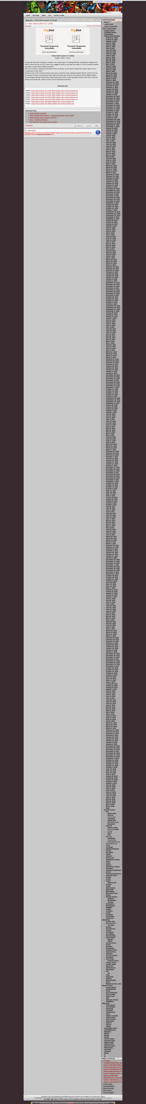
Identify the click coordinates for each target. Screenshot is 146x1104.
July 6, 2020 (110, 604)
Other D (109, 1023)
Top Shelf (109, 1010)
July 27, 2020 (110, 598)
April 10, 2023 (111, 348)
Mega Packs (108, 1047)
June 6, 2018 (110, 797)
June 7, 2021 (110, 519)
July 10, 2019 (110, 696)
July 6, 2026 (110, 48)
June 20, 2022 (111, 423)
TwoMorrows (110, 1012)
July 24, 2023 (110, 322)
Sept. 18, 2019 (111, 678)
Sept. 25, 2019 (111, 677)
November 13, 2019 (113, 664)
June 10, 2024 (111, 240)
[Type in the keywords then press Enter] (107, 12)
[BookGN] (115, 7)
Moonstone (110, 969)
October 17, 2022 (112, 393)
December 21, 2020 (113, 561)
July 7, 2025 (110, 140)
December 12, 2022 (113, 378)
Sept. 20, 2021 (111, 492)
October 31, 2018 (112, 760)
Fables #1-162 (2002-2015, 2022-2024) (114, 1069)
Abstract (109, 856)
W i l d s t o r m (113, 822)
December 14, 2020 (113, 563)
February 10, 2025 (112, 178)
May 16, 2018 (110, 803)
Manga (106, 1033)
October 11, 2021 (112, 487)
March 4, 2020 (111, 636)
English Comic (109, 810)
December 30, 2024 (113, 188)
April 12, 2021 (111, 533)
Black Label (112, 813)
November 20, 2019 (113, 662)
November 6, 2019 (112, 666)
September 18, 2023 (113, 307)
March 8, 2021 (111, 542)
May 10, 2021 (110, 526)
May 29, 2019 (110, 707)
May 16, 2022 (110, 432)
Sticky (106, 1053)
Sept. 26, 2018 (111, 769)
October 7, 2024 (111, 210)
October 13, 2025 (112, 116)
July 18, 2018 (110, 787)
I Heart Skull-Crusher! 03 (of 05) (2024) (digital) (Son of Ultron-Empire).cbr (54, 95)
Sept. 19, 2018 (111, 771)
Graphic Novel (109, 30)
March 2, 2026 (111, 80)
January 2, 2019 (111, 744)
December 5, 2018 (112, 751)
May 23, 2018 (110, 801)
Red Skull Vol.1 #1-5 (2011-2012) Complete (43, 122)
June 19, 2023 (111, 330)
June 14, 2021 (111, 517)
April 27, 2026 (111, 66)
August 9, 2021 (111, 503)
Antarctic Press (111, 875)
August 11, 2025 (111, 132)
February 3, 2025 (112, 180)
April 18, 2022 (111, 439)
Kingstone (109, 957)
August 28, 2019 (112, 684)
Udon (108, 1014)
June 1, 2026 (110, 57)
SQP (107, 998)
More (108, 808)
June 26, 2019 (111, 700)
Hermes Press (111, 943)
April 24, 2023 (111, 345)
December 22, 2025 (113, 98)
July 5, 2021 (110, 511)
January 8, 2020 (111, 650)
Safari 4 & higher (95, 1098)
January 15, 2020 (112, 648)
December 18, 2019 (113, 655)
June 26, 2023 (111, 329)
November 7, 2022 (112, 387)
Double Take (110, 921)
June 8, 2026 (110, 55)
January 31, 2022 (112, 458)
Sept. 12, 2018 (111, 772)
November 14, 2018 (113, 756)
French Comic (109, 1039)
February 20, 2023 (112, 361)
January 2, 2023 (111, 373)
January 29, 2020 (112, 645)
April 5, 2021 (110, 535)
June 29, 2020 (111, 606)
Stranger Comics (112, 1000)
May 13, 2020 (110, 618)
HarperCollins (111, 936)
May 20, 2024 (110, 245)
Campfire (109, 911)
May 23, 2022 (110, 430)
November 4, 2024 (112, 203)
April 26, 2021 (111, 529)
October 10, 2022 (112, 394)
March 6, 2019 (111, 728)
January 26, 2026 (112, 89)
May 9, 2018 (110, 804)
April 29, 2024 (111, 251)
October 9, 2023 (111, 302)
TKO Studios (110, 1007)
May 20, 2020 (110, 616)
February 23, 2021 (112, 545)
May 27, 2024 (110, 243)
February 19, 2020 (112, 639)
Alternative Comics (113, 866)
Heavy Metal (110, 937)
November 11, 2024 (91, 25)
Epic (109, 834)
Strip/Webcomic (110, 1030)
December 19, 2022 (113, 377)
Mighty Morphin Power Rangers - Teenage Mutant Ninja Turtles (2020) (52, 115)
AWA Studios (110, 888)
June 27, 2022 (111, 421)
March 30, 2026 (111, 73)
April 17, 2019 (111, 717)
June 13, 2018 (111, 795)
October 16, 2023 (112, 300)
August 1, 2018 (111, 783)
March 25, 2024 (111, 259)
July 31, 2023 (110, 320)
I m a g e (109, 836)
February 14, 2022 (112, 455)
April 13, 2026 (111, 69)
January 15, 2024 (112, 277)
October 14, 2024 (112, 208)
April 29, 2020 (111, 621)
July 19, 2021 (110, 508)
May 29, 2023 (110, 336)
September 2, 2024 (112, 219)
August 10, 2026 (112, 39)
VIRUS (110, 941)
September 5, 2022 (112, 403)
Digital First (112, 820)
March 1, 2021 (111, 543)
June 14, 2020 (111, 609)
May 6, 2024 (110, 249)
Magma (110, 939)
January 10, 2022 (112, 464)
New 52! (110, 815)
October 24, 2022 (112, 391)
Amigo (108, 872)
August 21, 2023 (112, 314)
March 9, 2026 (111, 78)
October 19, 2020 (112, 577)
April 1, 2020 (110, 629)
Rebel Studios (111, 980)
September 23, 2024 (113, 213)
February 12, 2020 (112, 641)
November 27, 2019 (113, 661)
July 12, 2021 (110, 510)
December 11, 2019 (113, 657)
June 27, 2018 (111, 792)
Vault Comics (110, 1017)
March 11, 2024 (111, 263)
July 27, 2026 (110, 43)
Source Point (110, 994)
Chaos (108, 913)
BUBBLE (109, 907)
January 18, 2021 (112, 554)
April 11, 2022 (111, 440)
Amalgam (109, 868)
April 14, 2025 (111, 162)
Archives (107, 1051)
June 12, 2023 (111, 332)
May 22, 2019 (110, 708)
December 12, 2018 (113, 749)
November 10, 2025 (113, 109)
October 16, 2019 (112, 671)
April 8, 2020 (110, 627)
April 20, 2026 (111, 68)
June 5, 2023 (110, 334)
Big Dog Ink (112, 882)
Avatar (108, 886)
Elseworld (111, 824)
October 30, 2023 (112, 297)
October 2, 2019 (111, 675)
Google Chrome (107, 1098)
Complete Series (110, 32)
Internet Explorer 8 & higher (71, 1098)
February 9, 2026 (112, 85)
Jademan (109, 953)
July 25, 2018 (110, 785)
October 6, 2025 (111, 117)
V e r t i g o (111, 817)
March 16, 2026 (111, 77)
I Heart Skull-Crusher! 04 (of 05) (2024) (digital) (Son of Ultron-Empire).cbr (54, 97)
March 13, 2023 (111, 355)
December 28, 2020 (113, 559)
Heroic (108, 945)
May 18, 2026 (110, 61)
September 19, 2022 (113, 400)
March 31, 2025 (111, 165)
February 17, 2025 (112, 176)
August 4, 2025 (111, 133)
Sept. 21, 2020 (111, 584)
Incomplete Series (110, 1028)
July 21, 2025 (110, 137)
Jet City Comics (111, 955)
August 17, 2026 (112, 38)
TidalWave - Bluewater (108, 1002)
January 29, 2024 (112, 274)
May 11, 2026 (110, 62)
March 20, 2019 (111, 724)
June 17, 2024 (111, 238)
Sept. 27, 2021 (111, 490)
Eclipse (108, 927)
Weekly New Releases (112, 36)
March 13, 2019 (111, 726)
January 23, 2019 (112, 739)
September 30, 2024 (113, 211)
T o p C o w (112, 840)
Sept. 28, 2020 (111, 582)
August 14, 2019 (112, 687)
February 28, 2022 (112, 451)
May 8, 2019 (110, 712)
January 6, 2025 (111, 187)
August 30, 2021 (112, 497)
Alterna (108, 865)
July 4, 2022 (110, 419)
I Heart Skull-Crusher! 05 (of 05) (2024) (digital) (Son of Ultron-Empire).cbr (54, 99)
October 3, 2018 (111, 767)
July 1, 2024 (110, 235)
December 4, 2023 (112, 288)
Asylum (108, 884)
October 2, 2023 (111, 304)
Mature (106, 1035)
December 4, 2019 (112, 659)
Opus (108, 975)
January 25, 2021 (112, 552)
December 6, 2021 (112, 472)
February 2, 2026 (112, 87)
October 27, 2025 (112, 112)
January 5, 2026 (111, 94)
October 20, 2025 (112, 114)
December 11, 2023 (113, 286)
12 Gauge (109, 847)
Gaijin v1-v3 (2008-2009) (111, 1075)
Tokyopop (109, 1008)
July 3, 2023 (110, 327)
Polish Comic (109, 1044)
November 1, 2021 (112, 481)
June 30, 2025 (111, 142)
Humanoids (110, 948)
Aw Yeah (111, 925)
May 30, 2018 (110, 799)
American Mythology (113, 870)
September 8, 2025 (112, 125)
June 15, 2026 (111, 54)
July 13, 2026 (110, 46)
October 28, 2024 (112, 204)
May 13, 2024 (110, 247)
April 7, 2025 (110, 164)
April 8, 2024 (110, 256)
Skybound (111, 838)
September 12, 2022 (113, 401)
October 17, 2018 (112, 763)
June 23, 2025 (111, 144)
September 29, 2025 (113, 119)
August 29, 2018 (112, 776)
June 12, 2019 (111, 703)
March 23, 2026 (111, 75)
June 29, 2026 (111, 50)
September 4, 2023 (112, 311)
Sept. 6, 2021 (110, 495)
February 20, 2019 (112, 732)
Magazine (107, 1031)
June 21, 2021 (111, 515)
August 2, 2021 (111, 504)
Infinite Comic (113, 827)
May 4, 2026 (110, 64)
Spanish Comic (109, 1046)
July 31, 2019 (110, 691)
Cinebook (109, 914)
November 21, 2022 (113, 384)
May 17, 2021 (110, 524)
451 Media (109, 852)
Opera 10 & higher (85, 1098)
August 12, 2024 (112, 224)
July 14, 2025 (110, 139)
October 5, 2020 (111, 581)
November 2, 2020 (112, 574)
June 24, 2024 (111, 236)
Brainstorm (110, 904)
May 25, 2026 (110, 59)
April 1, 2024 (110, 258)
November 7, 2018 (112, 758)
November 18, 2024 (113, 199)
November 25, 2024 (113, 197)
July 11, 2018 (110, 788)
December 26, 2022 (113, 375)
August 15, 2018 (112, 779)
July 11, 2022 (110, 417)
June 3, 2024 (110, 242)
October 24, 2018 (112, 762)
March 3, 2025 (111, 172)
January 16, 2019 (112, 740)
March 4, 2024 (111, 265)
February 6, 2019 (112, 735)
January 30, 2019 (112, 737)
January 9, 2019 (111, 742)
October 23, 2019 (112, 669)
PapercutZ (109, 976)
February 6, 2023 (112, 364)
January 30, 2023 (112, 366)
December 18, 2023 (113, 284)
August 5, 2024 (111, 226)
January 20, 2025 (112, 183)
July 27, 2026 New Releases (39, 120)
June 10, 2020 (111, 611)
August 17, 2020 (112, 593)
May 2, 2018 (110, 806)
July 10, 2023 (110, 325)
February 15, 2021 (112, 547)
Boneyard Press (112, 893)
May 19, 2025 (110, 153)
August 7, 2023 (111, 318)
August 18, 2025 (112, 130)
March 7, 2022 (111, 449)
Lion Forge (110, 959)
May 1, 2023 (110, 343)
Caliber (108, 909)
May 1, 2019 (110, 714)
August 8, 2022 (111, 410)
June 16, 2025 (111, 146)
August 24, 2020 (112, 591)
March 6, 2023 (111, 357)
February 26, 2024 (112, 267)
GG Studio (109, 932)
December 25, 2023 (113, 282)
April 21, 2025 (111, 160)
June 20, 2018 (111, 794)
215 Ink (108, 850)
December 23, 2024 (113, 190)
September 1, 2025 (112, 126)
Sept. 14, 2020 (111, 586)
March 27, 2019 (111, 723)
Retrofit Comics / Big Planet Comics (111, 984)
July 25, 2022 (110, 414)
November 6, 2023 (112, 295)
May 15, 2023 (110, 339)
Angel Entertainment (113, 874)
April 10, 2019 (111, 719)
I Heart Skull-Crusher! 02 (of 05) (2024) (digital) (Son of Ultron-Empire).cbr (54, 93)
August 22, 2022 (112, 407)
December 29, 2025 (113, 96)
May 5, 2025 (110, 156)
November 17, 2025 (113, 107)
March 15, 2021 (111, 540)
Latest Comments (110, 26)
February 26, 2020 (112, 637)
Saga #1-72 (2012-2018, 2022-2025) (114, 1065)
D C (107, 811)
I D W (108, 845)
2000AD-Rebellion (112, 849)
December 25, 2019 (113, 653)
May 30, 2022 (110, 428)
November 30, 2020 (113, 566)
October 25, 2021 (112, 483)
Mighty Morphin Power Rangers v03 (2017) (43, 117)
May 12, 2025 (110, 155)
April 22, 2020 (111, 623)
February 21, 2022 (112, 453)
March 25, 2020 (111, 630)
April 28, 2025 (111, 158)
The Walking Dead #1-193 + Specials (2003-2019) (118, 1063)
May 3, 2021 (110, 527)
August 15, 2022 (112, 408)
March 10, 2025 (111, 171)
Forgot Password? (109, 1)
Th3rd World (110, 1005)
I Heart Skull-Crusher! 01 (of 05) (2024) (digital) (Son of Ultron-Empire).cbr (54, 91)
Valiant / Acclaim (112, 1016)
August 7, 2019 (111, 689)
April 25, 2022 (111, 437)
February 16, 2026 (112, 84)
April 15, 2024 (111, 254)
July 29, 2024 (110, 227)
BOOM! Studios (111, 897)
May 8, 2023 (110, 341)
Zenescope (110, 1021)
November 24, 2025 (113, 105)
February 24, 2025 (112, 174)
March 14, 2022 (111, 448)
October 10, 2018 (112, 765)
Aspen (108, 881)
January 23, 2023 (112, 368)
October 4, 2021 (111, 488)
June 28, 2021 (111, 513)
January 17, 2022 (112, 462)
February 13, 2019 (112, 733)
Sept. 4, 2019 (110, 682)
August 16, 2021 (112, 501)
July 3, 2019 (110, 698)
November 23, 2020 (113, 568)
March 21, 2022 (111, 446)
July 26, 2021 (110, 506)
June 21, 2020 (111, 607)
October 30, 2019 (112, 668)
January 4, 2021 (111, 558)
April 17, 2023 (111, 346)
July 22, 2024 (110, 229)
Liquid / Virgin (111, 962)
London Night (111, 964)
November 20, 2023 (113, 291)
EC (109, 973)
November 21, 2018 (113, 755)
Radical (108, 978)
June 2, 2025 (110, 149)
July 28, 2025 (110, 135)
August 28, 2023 (112, 313)
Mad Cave (109, 966)
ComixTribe (110, 916)
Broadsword (110, 905)
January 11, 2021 (112, 556)
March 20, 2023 (111, 353)
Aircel (108, 863)
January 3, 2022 (111, 465)
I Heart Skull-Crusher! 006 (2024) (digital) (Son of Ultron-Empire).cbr (52, 101)
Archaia (110, 902)
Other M (109, 826)
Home (106, 22)
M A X (110, 833)
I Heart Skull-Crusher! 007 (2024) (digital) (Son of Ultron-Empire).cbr (52, 103)
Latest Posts (108, 24)
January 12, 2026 (112, 93)
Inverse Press (111, 952)
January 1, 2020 (111, 652)
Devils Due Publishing (108, 919)
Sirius (108, 991)
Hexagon (109, 946)
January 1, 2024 (111, 281)
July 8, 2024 (110, 233)
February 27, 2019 (112, 730)
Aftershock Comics (113, 859)
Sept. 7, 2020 (110, 588)
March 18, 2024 (111, 261)
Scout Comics (111, 987)
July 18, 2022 (110, 416)
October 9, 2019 (111, 673)
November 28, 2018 (113, 753)
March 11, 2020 (111, 634)
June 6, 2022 (110, 426)
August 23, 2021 (112, 499)
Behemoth (109, 890)
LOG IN (118, 1)
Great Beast (110, 934)
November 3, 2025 (112, 110)
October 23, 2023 (112, 298)
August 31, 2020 (112, 590)
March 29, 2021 (111, 536)
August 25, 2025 (112, 128)
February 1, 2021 (112, 550)
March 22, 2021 (111, 538)
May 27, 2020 (110, 614)
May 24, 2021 (110, 522)
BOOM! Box (98, 25)
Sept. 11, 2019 (111, 680)
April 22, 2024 (111, 252)
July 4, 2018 (110, 790)
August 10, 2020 (112, 595)
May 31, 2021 (110, 520)
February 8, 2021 (112, 549)
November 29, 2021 (113, 474)
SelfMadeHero (111, 989)
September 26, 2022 (113, 398)
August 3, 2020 (111, 597)
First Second (110, 929)
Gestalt (108, 930)
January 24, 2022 (112, 460)
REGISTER (70, 1103)
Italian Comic (109, 1042)
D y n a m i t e (111, 923)
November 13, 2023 (113, 293)
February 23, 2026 (112, 82)
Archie (108, 879)
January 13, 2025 (112, 185)
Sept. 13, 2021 (111, 494)
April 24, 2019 (111, 716)
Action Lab (110, 858)
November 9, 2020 (112, 572)
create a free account (43, 134)
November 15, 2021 (113, 478)
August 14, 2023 (112, 316)
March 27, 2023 (111, 352)
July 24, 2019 (110, 692)
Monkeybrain (110, 968)
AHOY (108, 861)
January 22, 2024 (112, 275)
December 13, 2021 (113, 471)
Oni (107, 971)
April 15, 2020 (111, 625)
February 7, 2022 (112, 456)
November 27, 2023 (113, 290)
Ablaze (108, 854)
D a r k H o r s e (111, 843)
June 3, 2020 (110, 613)
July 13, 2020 (110, 602)
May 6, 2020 (110, 620)
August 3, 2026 (111, 41)
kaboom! (111, 898)
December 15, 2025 (113, 100)
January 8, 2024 (111, 279)
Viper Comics (111, 1019)
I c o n (110, 831)
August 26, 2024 (112, 220)
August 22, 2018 (112, 778)
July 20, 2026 (110, 45)
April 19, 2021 (111, 531)
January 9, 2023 (111, 371)
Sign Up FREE (99, 1)
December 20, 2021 (113, 469)
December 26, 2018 (113, 746)
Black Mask (110, 891)
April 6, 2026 (110, 71)
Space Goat (110, 996)
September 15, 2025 (113, 123)
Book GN (29, 20)
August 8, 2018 (111, 781)
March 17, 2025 (111, 169)
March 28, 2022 (111, 444)
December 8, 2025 (112, 101)
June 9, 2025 (110, 148)
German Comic (109, 1040)
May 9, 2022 (110, 433)
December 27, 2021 (113, 467)
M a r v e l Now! (113, 829)
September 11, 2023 (113, 309)
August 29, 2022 (112, 405)
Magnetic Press (113, 960)
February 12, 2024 (112, 270)
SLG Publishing (111, 992)
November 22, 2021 (113, 476)
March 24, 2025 (111, 167)
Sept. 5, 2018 (110, 774)
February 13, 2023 (112, 362)
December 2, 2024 (112, 196)
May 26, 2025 (110, 151)
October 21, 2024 (112, 206)
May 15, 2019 (110, 710)
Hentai (106, 1037)
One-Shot (107, 1049)
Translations (108, 34)
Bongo (108, 895)
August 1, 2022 (111, 412)
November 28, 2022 (113, 382)
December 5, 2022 (112, 380)
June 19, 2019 (111, 701)
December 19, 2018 (113, 748)
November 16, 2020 (113, 570)
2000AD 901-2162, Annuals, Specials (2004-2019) (118, 1077)
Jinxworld (111, 819)
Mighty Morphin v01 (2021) (38, 113)
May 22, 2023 (110, 338)
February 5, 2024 (112, 272)
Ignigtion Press (111, 950)
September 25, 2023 (113, 306)
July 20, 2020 (110, 600)
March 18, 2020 (111, 632)
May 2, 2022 (110, 435)
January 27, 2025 (112, 181)
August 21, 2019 (112, 685)
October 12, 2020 (112, 579)
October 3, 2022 (111, 396)
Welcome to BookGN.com (49, 6)
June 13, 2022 (111, 424)
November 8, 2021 (112, 479)
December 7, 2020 (112, 565)
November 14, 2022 (113, 385)
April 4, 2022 (110, 442)
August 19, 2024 (112, 222)
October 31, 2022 (112, 389)
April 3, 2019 (110, 721)
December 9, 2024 (112, 194)
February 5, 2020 (112, 643)
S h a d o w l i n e (114, 842)
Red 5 (108, 982)
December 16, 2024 (113, 192)
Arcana (108, 877)
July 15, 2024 (110, 231)
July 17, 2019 (110, 694)
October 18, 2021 (112, 485)
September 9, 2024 (112, 217)
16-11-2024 (28, 26)
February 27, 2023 (112, 359)
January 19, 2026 (112, 91)
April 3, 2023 (110, 350)
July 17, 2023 (110, 323)
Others (108, 1026)
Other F (108, 1024)
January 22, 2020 (112, 646)
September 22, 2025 (113, 121)
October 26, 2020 (112, 575)
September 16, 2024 (113, 215)
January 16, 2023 (112, 369)
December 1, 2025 (112, 103)
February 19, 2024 (112, 268)
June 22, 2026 (111, 52)
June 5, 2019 (110, 705)
